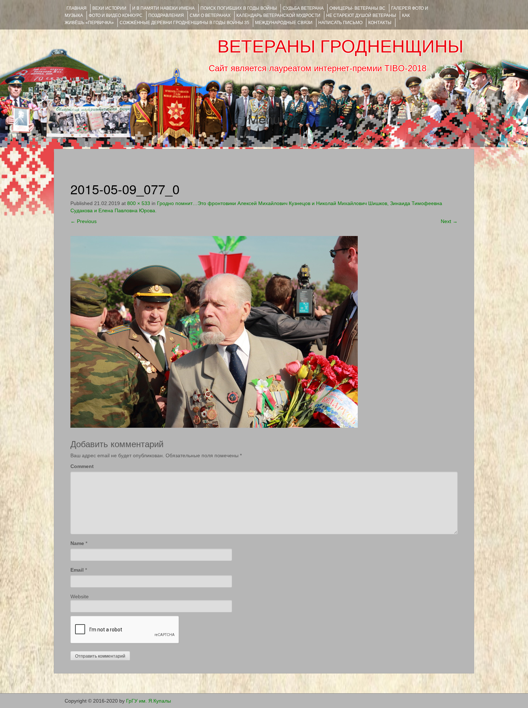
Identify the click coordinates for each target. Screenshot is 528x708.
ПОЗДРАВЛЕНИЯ (166, 15)
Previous (83, 221)
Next (449, 221)
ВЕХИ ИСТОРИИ (109, 8)
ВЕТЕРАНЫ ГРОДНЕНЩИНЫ (340, 46)
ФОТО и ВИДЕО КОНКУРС (116, 15)
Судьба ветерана (303, 8)
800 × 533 (138, 203)
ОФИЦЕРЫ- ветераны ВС (357, 8)
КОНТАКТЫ (380, 22)
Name (77, 543)
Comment (82, 466)
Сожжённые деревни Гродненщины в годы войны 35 (184, 22)
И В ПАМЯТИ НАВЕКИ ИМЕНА (163, 8)
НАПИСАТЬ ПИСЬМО (340, 22)
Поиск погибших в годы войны (238, 8)
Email (77, 570)
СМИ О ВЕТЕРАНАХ (210, 15)
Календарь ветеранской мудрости (278, 15)
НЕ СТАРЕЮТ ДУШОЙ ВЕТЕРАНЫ (361, 15)
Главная (76, 8)
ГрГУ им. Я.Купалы (148, 701)
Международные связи (283, 22)
